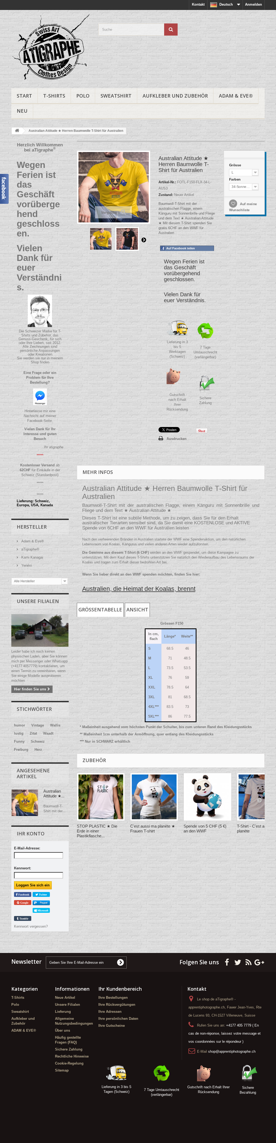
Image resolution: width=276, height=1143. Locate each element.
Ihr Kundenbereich (120, 989)
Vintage (37, 725)
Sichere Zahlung (68, 1049)
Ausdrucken (177, 439)
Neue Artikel (65, 998)
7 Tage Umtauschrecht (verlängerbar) (205, 352)
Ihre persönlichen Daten (118, 1019)
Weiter (143, 239)
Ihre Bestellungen (113, 998)
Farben (234, 179)
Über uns (62, 1030)
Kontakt (198, 4)
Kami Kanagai (31, 557)
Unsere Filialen (38, 601)
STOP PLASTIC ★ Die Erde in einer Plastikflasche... (97, 831)
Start (24, 95)
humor (19, 725)
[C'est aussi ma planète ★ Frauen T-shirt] (154, 797)
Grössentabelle (100, 609)
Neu (22, 111)
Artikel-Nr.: (167, 182)
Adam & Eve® (32, 541)
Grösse (235, 163)
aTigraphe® (29, 549)
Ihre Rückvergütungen (116, 1005)
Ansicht (137, 609)
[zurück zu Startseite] (17, 131)
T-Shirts (54, 95)
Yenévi (26, 565)
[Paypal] (41, 902)
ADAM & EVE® (236, 95)
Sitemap (62, 1070)
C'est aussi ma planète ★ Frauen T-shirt (152, 828)
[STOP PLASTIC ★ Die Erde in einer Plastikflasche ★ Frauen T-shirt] (101, 797)
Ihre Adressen (110, 1012)
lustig (18, 733)
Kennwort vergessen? (31, 926)
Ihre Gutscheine (111, 1026)
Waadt (48, 733)
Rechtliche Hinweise (72, 1056)
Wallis (55, 725)
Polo (82, 95)
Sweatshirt (116, 95)
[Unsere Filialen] (40, 630)
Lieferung (63, 1012)
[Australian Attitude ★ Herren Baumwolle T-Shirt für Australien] (101, 239)
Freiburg (21, 750)
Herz (38, 750)
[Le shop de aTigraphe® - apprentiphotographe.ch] (50, 47)
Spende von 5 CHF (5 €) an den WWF (205, 828)
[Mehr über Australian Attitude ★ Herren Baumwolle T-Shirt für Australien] (24, 802)
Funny (19, 741)
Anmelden (253, 4)
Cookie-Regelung (69, 1063)
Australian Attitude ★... (53, 793)
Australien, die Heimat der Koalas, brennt (138, 588)
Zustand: (165, 195)
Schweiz (38, 741)
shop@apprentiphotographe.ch (232, 1051)
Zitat (33, 733)
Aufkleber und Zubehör (175, 95)
